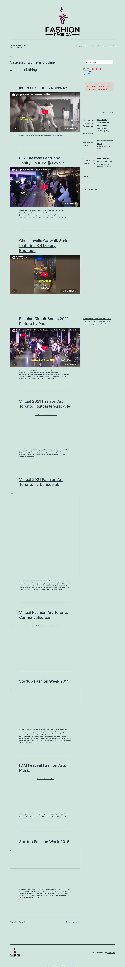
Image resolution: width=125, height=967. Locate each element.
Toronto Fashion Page (18, 45)
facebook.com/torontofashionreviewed (97, 319)
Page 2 (21, 922)
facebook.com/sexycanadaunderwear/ (97, 321)
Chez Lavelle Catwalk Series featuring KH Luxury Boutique (44, 245)
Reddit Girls (113, 46)
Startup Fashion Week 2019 (44, 681)
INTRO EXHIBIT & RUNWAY (43, 88)
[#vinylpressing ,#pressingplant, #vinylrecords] (89, 125)
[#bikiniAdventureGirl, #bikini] (89, 146)
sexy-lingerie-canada (80, 46)
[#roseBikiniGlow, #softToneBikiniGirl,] (89, 164)
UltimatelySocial (73, 966)
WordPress (111, 953)
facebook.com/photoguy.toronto (95, 324)
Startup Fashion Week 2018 (44, 841)
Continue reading (57, 589)
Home (11, 57)
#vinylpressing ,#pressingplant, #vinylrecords (103, 122)
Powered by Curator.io (107, 112)
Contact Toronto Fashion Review (97, 46)
